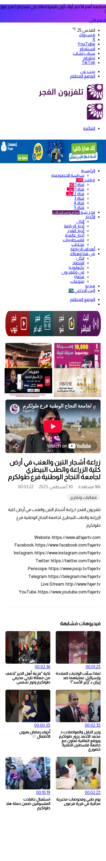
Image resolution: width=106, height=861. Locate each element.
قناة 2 (75, 193)
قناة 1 (76, 184)
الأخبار (90, 216)
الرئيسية (88, 170)
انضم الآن (97, 20)
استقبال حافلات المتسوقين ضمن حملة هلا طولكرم (28, 803)
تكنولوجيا (76, 267)
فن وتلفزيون (72, 272)
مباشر (85, 180)
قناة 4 (79, 203)
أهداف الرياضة (82, 249)
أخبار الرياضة (74, 226)
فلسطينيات (73, 239)
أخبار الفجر (75, 230)
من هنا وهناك (82, 253)
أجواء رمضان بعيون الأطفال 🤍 (34, 734)
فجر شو (73, 212)
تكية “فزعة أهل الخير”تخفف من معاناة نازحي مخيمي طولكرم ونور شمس (27, 677)
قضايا (79, 276)
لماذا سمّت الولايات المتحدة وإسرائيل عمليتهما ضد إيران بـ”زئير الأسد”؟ (78, 677)
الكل (80, 221)
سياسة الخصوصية (67, 175)
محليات (77, 244)
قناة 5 (79, 207)
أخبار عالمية (74, 235)
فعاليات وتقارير (83, 497)
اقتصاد (78, 263)
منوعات (77, 281)
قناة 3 (79, 198)
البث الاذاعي (81, 290)
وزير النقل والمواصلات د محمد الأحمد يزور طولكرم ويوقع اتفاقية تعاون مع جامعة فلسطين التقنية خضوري (80, 740)
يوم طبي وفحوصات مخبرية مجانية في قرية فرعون (78, 801)
